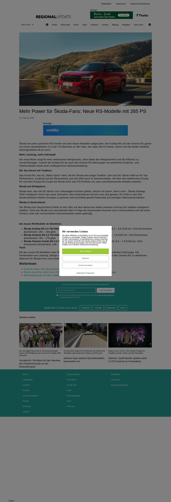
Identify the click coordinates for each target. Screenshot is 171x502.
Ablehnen (85, 258)
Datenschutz (81, 273)
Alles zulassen (85, 251)
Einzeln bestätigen (86, 265)
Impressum (90, 273)
